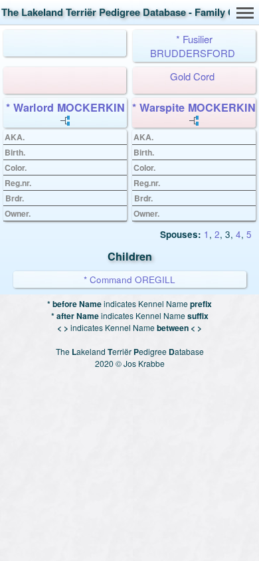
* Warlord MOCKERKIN (65, 107)
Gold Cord (192, 76)
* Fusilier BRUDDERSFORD (192, 46)
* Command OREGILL (129, 279)
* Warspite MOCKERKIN (194, 107)
